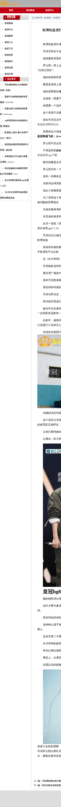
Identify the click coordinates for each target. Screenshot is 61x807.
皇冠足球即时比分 (48, 124)
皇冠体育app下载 (47, 155)
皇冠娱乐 (9, 61)
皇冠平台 (49, 10)
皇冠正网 (11, 16)
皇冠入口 (9, 42)
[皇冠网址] (9, 3)
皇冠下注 (9, 48)
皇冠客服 (30, 10)
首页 (11, 10)
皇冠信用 (9, 55)
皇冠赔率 (9, 36)
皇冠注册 (9, 68)
